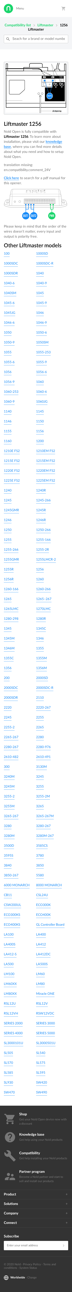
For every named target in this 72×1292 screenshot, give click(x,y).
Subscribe (11, 1236)
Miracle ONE (45, 993)
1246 (8, 520)
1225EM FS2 (45, 480)
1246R (41, 520)
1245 (8, 500)
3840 (8, 865)
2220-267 (43, 707)
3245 (40, 776)
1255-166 (43, 539)
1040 (40, 273)
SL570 (8, 1062)
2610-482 (11, 757)
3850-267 (11, 875)
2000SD (42, 678)
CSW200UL (12, 905)
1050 (8, 332)
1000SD (42, 253)
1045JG (9, 312)
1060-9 (9, 401)
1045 (40, 293)
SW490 (41, 1092)
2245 (8, 717)
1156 (40, 431)
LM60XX (10, 983)
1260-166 (11, 589)
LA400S (9, 944)
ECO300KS (12, 914)
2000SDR (11, 697)
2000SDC (11, 687)
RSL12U (10, 1003)
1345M (9, 638)
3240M (9, 776)
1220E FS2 (12, 470)
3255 (40, 786)
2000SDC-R (44, 687)
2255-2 (9, 727)
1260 (40, 579)
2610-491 (43, 757)
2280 (40, 737)
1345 (8, 628)
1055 (8, 352)
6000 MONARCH (17, 885)
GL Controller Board (50, 924)
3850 (40, 865)
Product (10, 1194)
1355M (41, 658)
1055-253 (43, 352)
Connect (10, 1223)
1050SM (42, 342)
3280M (9, 835)
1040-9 (41, 283)
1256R (9, 579)
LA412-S (10, 954)
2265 (40, 727)
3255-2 (9, 796)
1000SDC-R (44, 263)
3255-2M (43, 796)
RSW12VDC (45, 1013)
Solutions (11, 1204)
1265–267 (43, 599)
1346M (9, 648)
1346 (40, 638)
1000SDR (11, 273)
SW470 (9, 1092)
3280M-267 (45, 835)
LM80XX (10, 993)
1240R (41, 490)
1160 (8, 441)
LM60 (40, 974)
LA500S (42, 964)
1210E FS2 (12, 451)
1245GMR (11, 510)
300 (7, 766)
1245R (41, 510)
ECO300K (43, 905)
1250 (8, 530)
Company (11, 1213)
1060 (40, 382)
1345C (41, 628)
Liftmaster (45, 25)
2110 (40, 697)
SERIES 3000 (45, 1023)
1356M (41, 668)
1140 (8, 411)
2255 (40, 717)
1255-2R (42, 549)
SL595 (40, 1072)
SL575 (40, 1062)
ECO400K (43, 914)
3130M (41, 766)
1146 (8, 421)
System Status (28, 1267)
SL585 (8, 1072)
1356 (8, 668)
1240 (8, 490)
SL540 (40, 1053)
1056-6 (41, 372)
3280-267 (43, 826)
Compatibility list (18, 25)
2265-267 (11, 737)
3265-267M (45, 816)
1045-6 (9, 303)
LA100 (9, 934)
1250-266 (43, 530)
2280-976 (43, 747)
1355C (9, 658)
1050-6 (41, 332)
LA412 (41, 944)
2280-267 (11, 747)
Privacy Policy (32, 1264)
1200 (40, 441)
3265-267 (11, 816)
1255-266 (11, 549)
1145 (40, 411)
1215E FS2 (12, 460)
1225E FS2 (12, 480)
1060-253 (11, 391)
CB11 (8, 895)
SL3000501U (45, 1043)
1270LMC (43, 608)
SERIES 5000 (45, 1033)
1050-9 (9, 342)
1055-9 (41, 362)
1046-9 (41, 322)
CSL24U (42, 895)
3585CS (42, 845)
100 (7, 253)
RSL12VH (11, 1013)
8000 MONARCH (49, 885)
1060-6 (41, 391)
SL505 (8, 1053)
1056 (8, 372)
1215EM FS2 (45, 460)
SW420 (41, 1082)
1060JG (41, 401)
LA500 (9, 964)
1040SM (10, 293)
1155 (8, 431)
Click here (11, 178)
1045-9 (41, 303)
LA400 (41, 934)
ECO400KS (12, 924)
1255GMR (11, 559)
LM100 (9, 974)
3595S (8, 855)
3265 (40, 806)
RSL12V (42, 1003)
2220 (8, 707)
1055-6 (9, 362)
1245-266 (43, 500)
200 (7, 678)
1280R (41, 618)
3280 (8, 826)
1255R (9, 569)
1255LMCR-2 (46, 559)
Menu (20, 8)
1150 (40, 421)
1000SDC (11, 263)
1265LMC (11, 608)
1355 (40, 648)
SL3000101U (13, 1043)
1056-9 (9, 382)
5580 (40, 875)
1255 (8, 539)
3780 (40, 855)
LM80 (40, 983)
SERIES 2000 (13, 1023)
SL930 (8, 1082)
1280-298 (11, 618)
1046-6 (9, 322)
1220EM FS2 (45, 470)
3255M (9, 806)
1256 (40, 569)
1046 (40, 312)
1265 (8, 599)
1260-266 (43, 589)
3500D (9, 845)
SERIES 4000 (13, 1033)
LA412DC (43, 954)
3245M (9, 786)
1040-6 (9, 283)
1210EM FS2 (45, 451)
